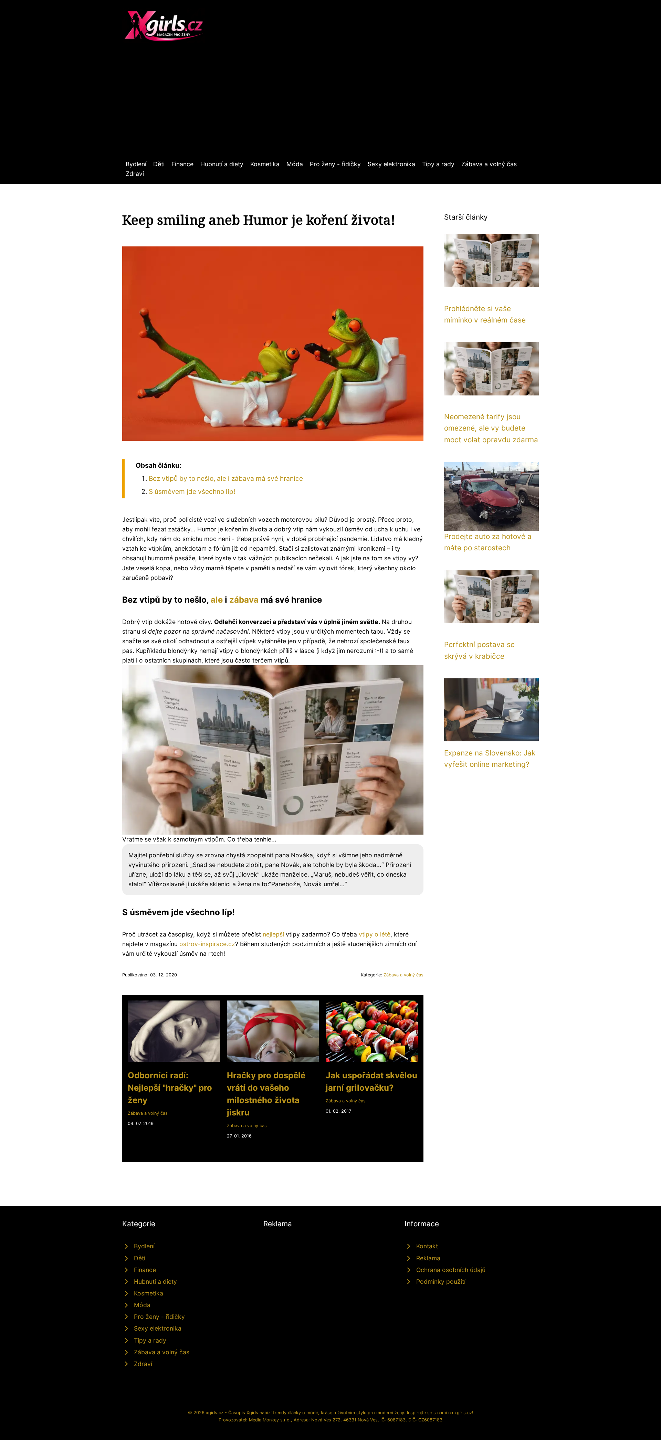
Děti (159, 164)
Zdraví (135, 173)
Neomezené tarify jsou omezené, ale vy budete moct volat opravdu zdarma (491, 428)
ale (217, 600)
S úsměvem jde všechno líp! (192, 491)
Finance (182, 164)
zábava (244, 600)
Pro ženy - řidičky (335, 164)
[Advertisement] (330, 108)
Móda (294, 164)
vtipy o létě (374, 934)
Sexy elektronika (391, 164)
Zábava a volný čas (489, 164)
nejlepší (273, 934)
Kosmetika (265, 164)
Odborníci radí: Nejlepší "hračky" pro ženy (170, 1087)
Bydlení (136, 164)
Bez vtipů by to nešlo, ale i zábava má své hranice (226, 478)
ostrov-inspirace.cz (207, 943)
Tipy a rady (438, 164)
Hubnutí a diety (221, 164)
